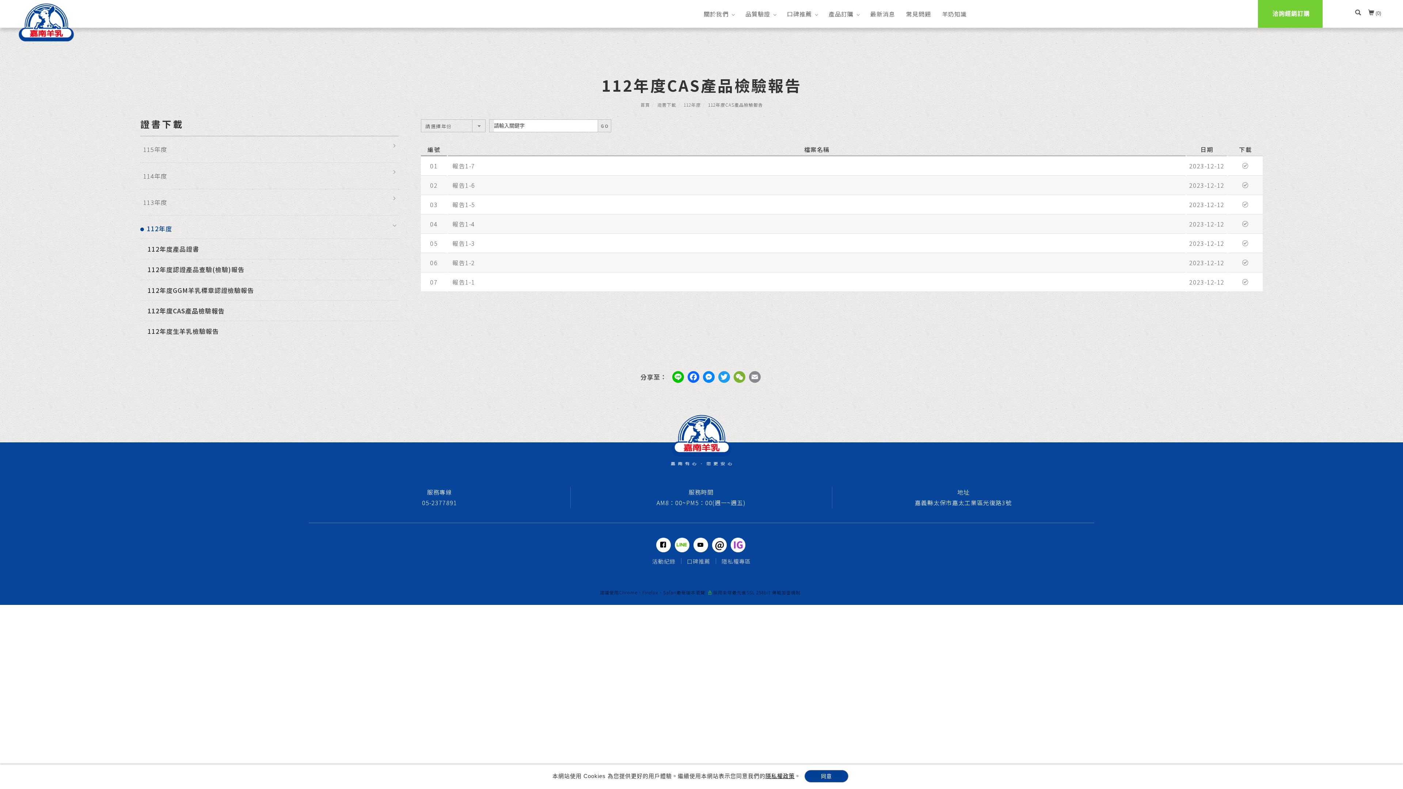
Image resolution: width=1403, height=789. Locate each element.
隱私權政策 (780, 776)
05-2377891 (439, 502)
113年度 (155, 202)
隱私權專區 (736, 561)
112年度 (692, 105)
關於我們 (716, 13)
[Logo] (46, 22)
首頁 (645, 105)
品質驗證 (757, 13)
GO (605, 126)
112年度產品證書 (173, 249)
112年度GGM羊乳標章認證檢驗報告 (201, 290)
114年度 (155, 175)
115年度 (155, 149)
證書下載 (666, 105)
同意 (826, 776)
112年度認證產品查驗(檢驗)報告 (196, 269)
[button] (1358, 13)
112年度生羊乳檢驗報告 (183, 331)
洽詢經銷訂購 (1291, 14)
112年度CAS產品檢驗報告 (186, 310)
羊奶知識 (954, 13)
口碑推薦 (799, 13)
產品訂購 (841, 13)
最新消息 (882, 13)
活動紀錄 (664, 561)
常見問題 (918, 13)
